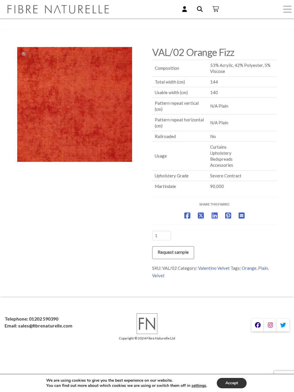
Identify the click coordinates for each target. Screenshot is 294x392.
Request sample (173, 252)
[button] (287, 9)
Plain (263, 268)
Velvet (158, 275)
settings (199, 385)
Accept (231, 383)
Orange (249, 268)
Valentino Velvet (214, 268)
